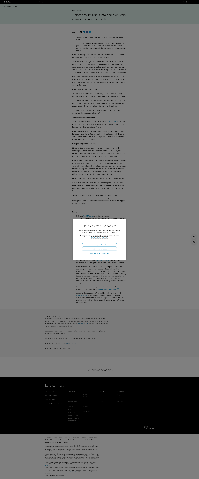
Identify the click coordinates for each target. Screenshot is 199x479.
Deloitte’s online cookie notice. (100, 237)
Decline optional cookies (99, 249)
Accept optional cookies (99, 245)
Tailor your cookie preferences (100, 253)
